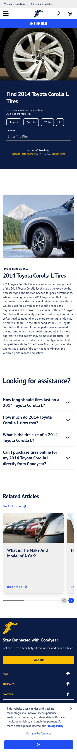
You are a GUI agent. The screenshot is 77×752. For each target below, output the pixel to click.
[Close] (71, 708)
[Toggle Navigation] (6, 13)
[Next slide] (71, 600)
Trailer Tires (58, 153)
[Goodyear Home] (39, 13)
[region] (38, 727)
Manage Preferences (38, 733)
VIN (41, 153)
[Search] (58, 13)
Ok (38, 745)
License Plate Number (24, 153)
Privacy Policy (55, 725)
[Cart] (70, 13)
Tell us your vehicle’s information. (24, 109)
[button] (33, 553)
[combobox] (13, 122)
